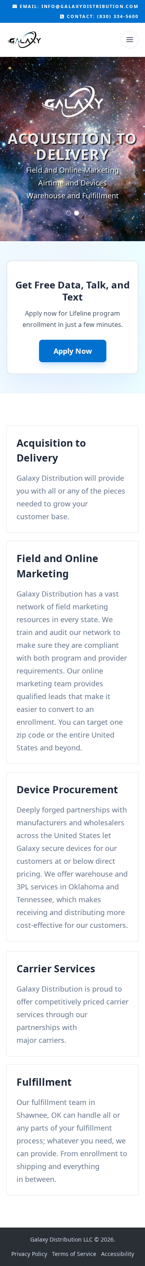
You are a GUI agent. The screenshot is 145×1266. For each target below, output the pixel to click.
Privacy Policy (29, 1254)
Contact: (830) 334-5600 (102, 16)
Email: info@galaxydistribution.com (78, 6)
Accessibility (117, 1254)
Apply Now (73, 351)
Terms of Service (74, 1254)
